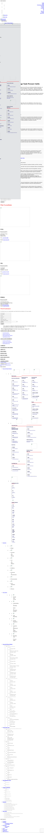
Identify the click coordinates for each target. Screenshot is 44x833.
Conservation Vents (6, 332)
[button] (3, 0)
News (4, 828)
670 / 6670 (13, 669)
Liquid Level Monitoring (7, 340)
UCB (13, 702)
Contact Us (5, 830)
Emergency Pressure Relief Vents (10, 765)
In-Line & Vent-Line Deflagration (12, 678)
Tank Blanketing (7, 814)
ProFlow (2, 359)
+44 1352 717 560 (5, 271)
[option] (20, 327)
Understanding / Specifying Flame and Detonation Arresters (14, 813)
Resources (4, 825)
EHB (14, 650)
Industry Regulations (8, 815)
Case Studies (7, 824)
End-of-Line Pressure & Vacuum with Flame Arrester (13, 728)
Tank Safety (5, 592)
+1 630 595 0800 (5, 237)
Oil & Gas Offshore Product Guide (10, 805)
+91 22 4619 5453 (5, 304)
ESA (14, 657)
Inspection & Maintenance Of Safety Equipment (12, 816)
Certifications (4, 361)
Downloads (3, 353)
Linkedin (4, 362)
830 (10, 734)
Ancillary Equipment (6, 338)
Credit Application (8, 364)
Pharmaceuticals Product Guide (9, 808)
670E (13, 672)
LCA (12, 680)
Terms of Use (2, 364)
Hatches (8, 717)
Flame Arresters (7, 645)
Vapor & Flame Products (7, 368)
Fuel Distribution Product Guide (10, 809)
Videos (6, 827)
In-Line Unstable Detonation (11, 696)
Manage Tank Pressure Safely (9, 817)
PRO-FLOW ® (5, 831)
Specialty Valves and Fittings (7, 342)
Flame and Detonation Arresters (7, 335)
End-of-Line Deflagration (11, 646)
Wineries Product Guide (8, 810)
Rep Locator (3, 355)
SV (14, 665)
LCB (13, 684)
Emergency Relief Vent (6, 334)
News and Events (4, 357)
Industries (3, 351)
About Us (2, 349)
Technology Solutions (6, 347)
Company (2, 345)
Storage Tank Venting (8, 812)
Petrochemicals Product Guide (9, 807)
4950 (13, 694)
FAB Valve (10, 730)
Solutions (4, 822)
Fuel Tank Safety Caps (6, 343)
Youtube (1, 362)
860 (13, 676)
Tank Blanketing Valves (6, 336)
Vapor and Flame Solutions (7, 330)
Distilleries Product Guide (9, 806)
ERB (13, 654)
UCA (12, 698)
